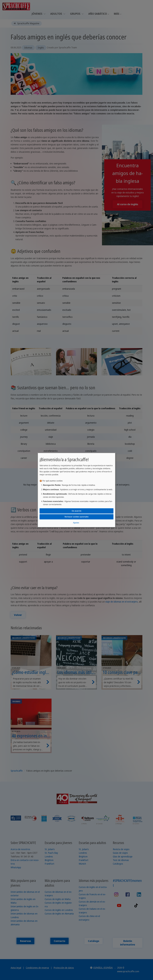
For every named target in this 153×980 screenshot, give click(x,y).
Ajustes (76, 522)
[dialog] (76, 490)
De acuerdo (76, 511)
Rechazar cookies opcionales (77, 516)
